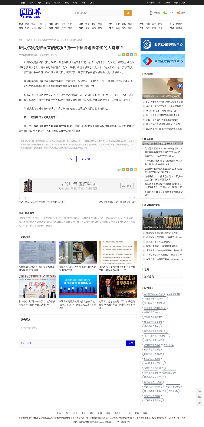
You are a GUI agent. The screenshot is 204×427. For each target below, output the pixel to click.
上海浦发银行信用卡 (155, 298)
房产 (64, 28)
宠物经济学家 (152, 345)
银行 (111, 24)
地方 (40, 2)
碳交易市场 (173, 386)
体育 (111, 28)
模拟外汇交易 (152, 359)
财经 (21, 28)
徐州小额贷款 (152, 349)
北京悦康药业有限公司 (156, 335)
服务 (94, 24)
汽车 (148, 28)
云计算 (179, 28)
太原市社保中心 (153, 340)
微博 (183, 13)
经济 (75, 2)
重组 (100, 28)
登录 (176, 2)
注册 (183, 2)
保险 (57, 28)
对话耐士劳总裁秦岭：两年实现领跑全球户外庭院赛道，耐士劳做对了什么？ (117, 304)
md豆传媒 (173, 294)
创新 (31, 2)
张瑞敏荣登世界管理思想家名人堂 (162, 233)
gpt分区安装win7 (153, 294)
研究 (67, 2)
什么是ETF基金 (153, 321)
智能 (33, 28)
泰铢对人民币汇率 (154, 368)
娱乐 (172, 24)
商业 (57, 24)
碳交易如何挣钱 (153, 386)
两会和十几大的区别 (155, 308)
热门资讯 (148, 74)
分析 (23, 2)
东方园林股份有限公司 (156, 303)
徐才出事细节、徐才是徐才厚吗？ (162, 246)
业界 (64, 24)
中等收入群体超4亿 (154, 317)
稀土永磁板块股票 (154, 391)
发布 (130, 343)
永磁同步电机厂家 (154, 363)
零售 (87, 28)
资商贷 (173, 391)
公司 (40, 24)
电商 (81, 28)
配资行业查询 (152, 396)
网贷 (160, 24)
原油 (154, 28)
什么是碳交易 (152, 326)
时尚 (141, 24)
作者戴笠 (29, 213)
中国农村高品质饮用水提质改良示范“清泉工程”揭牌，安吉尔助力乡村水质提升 (77, 304)
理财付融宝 (169, 372)
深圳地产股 (151, 372)
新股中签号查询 (153, 354)
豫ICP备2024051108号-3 (44, 418)
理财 (51, 28)
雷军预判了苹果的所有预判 (158, 241)
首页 (21, 40)
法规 (130, 28)
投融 (33, 24)
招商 (48, 2)
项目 (92, 2)
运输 (94, 28)
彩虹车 (169, 345)
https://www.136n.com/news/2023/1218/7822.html (65, 148)
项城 (160, 28)
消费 (87, 24)
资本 (141, 28)
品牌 (81, 24)
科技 (27, 28)
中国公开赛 (151, 312)
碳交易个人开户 (153, 382)
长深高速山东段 (153, 400)
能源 (137, 413)
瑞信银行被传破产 (154, 377)
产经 (70, 24)
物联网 (57, 2)
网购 (124, 28)
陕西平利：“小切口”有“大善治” (159, 156)
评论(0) (54, 55)
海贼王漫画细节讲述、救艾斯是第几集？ (118, 202)
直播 (118, 28)
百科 (154, 24)
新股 (118, 24)
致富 (130, 24)
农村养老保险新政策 (155, 331)
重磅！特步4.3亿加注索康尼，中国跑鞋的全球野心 (42, 202)
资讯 (83, 2)
